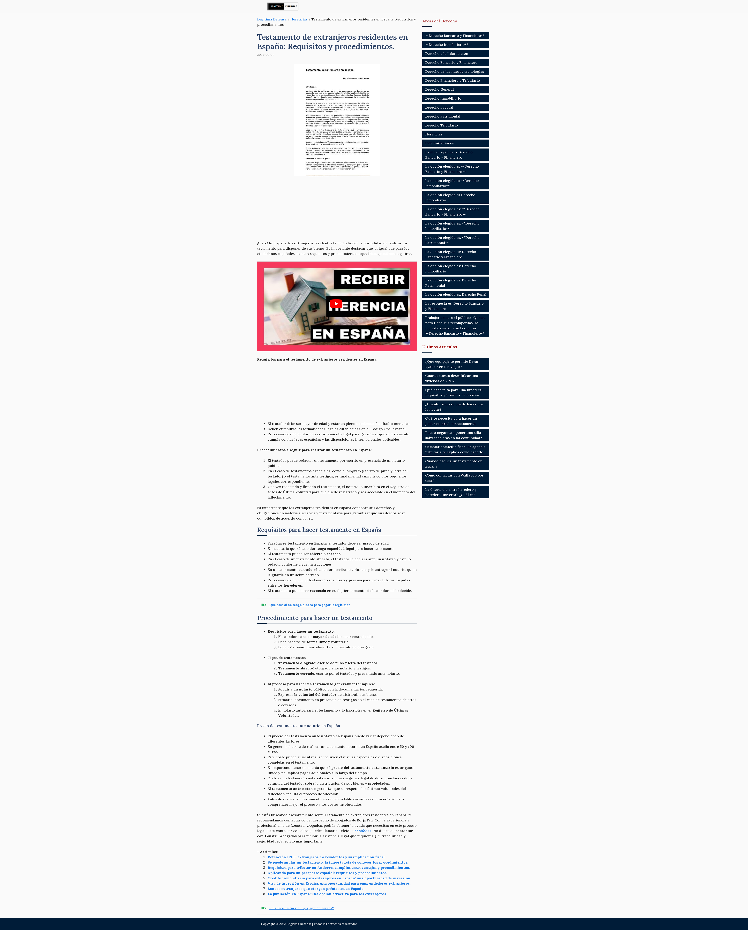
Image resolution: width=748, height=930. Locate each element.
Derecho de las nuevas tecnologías (454, 71)
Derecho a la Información (446, 53)
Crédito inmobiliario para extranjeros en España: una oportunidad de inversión (339, 878)
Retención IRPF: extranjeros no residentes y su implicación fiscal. (326, 857)
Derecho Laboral (439, 107)
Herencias (299, 19)
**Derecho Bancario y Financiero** (454, 35)
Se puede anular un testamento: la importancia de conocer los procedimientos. (338, 862)
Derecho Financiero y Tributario (452, 80)
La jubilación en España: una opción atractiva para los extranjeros (327, 894)
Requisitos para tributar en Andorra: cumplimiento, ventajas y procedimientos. (339, 867)
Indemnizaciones (439, 143)
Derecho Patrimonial (442, 116)
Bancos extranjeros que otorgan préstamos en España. (316, 888)
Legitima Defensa (272, 19)
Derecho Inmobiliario (443, 98)
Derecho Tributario (441, 125)
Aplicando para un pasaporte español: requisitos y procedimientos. (327, 873)
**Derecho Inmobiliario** (446, 44)
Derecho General (439, 89)
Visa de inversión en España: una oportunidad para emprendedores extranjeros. (339, 883)
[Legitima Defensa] (283, 6)
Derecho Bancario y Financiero (451, 62)
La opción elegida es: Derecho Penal (455, 294)
